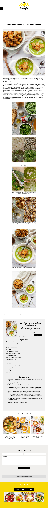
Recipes (18, 489)
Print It (38, 335)
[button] (1, 8)
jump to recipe (24, 29)
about (23, 489)
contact (30, 489)
